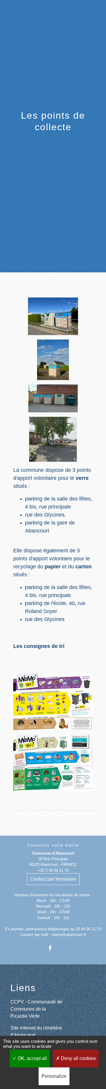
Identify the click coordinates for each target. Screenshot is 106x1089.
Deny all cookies (78, 1058)
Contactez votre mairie (53, 845)
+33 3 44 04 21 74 (53, 870)
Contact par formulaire (53, 879)
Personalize (54, 1076)
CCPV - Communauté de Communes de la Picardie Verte (36, 1009)
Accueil (31, 141)
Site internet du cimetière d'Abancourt (36, 1031)
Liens (23, 987)
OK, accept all (31, 1058)
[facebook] (53, 948)
